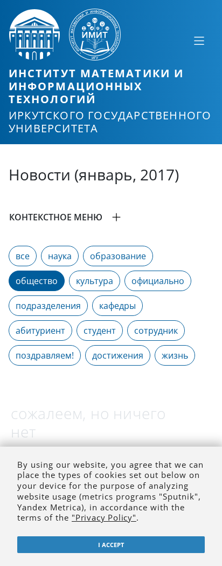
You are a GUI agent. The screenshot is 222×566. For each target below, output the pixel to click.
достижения (117, 355)
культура (94, 281)
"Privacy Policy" (104, 517)
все (23, 256)
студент (100, 330)
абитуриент (40, 330)
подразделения (48, 306)
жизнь (175, 355)
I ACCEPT (111, 545)
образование (118, 256)
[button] (111, 217)
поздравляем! (45, 355)
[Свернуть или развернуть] (198, 40)
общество (37, 281)
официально (157, 281)
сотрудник (156, 330)
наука (60, 256)
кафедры (117, 306)
